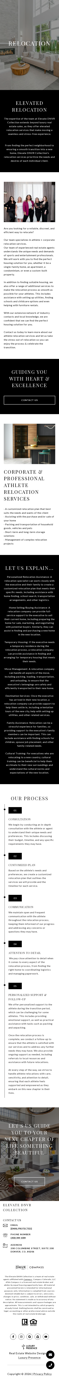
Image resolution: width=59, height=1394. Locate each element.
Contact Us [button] (29, 400)
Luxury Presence (29, 1357)
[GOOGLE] (29, 1337)
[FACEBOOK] (13, 1337)
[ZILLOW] (38, 1337)
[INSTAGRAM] (21, 1337)
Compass (28, 1279)
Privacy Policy (42, 1374)
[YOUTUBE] (46, 1337)
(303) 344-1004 (18, 1238)
